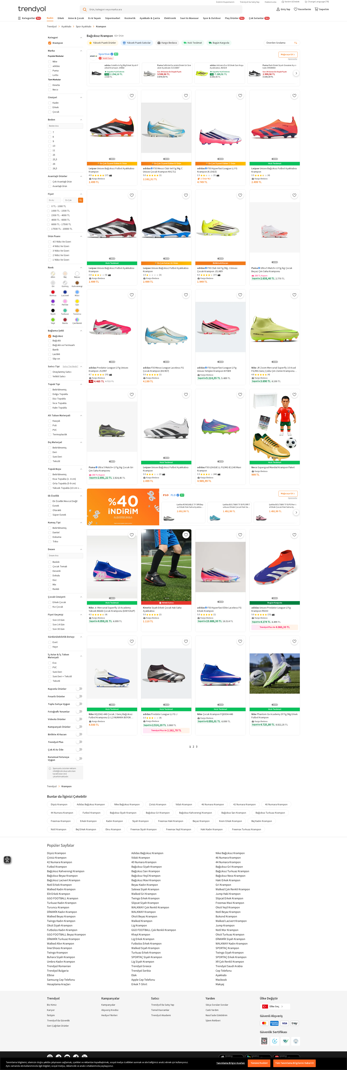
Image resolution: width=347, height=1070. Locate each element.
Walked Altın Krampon (60, 943)
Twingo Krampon (57, 952)
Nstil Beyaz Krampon (228, 912)
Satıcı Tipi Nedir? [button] (70, 366)
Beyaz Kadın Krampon (144, 884)
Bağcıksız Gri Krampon (158, 812)
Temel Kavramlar (160, 1010)
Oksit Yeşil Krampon (228, 907)
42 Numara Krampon (244, 804)
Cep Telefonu (224, 970)
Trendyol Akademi (161, 1015)
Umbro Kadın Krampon (61, 961)
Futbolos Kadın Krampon (62, 930)
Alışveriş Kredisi (109, 1010)
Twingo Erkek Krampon (145, 898)
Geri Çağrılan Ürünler (58, 1026)
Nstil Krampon (58, 829)
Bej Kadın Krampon (261, 821)
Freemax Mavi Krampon (230, 903)
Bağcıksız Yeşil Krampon (145, 875)
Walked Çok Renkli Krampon (233, 889)
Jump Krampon (225, 925)
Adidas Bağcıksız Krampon (91, 804)
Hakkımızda (270, 2)
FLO (173, 495)
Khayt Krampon (140, 934)
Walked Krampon (141, 921)
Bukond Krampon (226, 916)
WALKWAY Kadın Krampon (232, 943)
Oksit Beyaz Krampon (144, 916)
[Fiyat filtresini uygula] (80, 200)
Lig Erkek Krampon (142, 939)
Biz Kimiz (52, 1005)
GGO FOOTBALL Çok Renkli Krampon (153, 930)
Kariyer (51, 1010)
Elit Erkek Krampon (58, 893)
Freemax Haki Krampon (170, 821)
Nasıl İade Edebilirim (216, 1015)
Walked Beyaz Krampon (61, 916)
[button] (296, 73)
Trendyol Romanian (59, 966)
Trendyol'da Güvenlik (58, 1020)
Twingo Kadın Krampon (61, 921)
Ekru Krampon (113, 829)
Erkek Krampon (88, 821)
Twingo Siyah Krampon (230, 952)
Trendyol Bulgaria (57, 970)
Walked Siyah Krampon (145, 948)
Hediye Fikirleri (109, 1015)
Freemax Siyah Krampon (143, 829)
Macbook (221, 979)
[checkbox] (53, 275)
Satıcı (155, 998)
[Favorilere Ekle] (131, 95)
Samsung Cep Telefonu (61, 979)
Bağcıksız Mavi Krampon (146, 880)
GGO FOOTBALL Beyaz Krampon (66, 934)
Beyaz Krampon (201, 821)
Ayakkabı (66, 26)
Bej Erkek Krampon (86, 829)
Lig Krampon (139, 925)
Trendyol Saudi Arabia (229, 966)
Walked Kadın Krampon (61, 889)
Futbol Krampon (91, 812)
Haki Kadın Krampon (212, 829)
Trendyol (52, 26)
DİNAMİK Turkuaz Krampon (63, 939)
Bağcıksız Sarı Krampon (233, 812)
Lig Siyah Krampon (142, 961)
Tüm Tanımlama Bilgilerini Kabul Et (294, 1063)
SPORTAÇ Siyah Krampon (146, 957)
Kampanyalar (108, 1005)
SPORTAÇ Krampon (227, 948)
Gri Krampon (223, 884)
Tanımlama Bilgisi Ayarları (230, 1063)
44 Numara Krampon (62, 812)
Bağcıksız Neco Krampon (230, 875)
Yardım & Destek (292, 2)
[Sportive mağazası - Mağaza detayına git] (93, 56)
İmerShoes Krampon (59, 948)
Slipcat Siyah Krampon (145, 903)
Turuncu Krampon (58, 907)
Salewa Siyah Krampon (145, 889)
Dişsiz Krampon (59, 804)
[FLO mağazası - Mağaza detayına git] (165, 495)
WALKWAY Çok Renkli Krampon (150, 907)
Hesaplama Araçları (58, 984)
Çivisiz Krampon (157, 804)
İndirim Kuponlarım (225, 2)
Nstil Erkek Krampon (59, 884)
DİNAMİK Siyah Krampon (230, 939)
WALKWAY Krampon (143, 912)
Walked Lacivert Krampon (231, 921)
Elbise (50, 975)
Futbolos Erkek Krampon (146, 943)
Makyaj (220, 984)
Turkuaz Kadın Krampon (61, 903)
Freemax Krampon (61, 821)
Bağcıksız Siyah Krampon (123, 812)
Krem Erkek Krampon (230, 821)
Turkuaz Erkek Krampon (146, 952)
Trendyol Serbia (141, 970)
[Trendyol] (32, 9)
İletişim (51, 1015)
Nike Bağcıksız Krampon (127, 804)
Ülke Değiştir (269, 998)
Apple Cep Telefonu (143, 979)
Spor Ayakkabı (83, 26)
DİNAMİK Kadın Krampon (62, 912)
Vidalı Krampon (184, 804)
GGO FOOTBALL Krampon (62, 898)
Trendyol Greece (141, 966)
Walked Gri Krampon (144, 893)
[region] (173, 1063)
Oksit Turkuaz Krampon (230, 934)
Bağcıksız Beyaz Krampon (62, 875)
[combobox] (282, 43)
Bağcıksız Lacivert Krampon (63, 880)
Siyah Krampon (140, 821)
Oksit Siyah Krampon (59, 925)
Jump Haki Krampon (228, 893)
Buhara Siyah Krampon (61, 957)
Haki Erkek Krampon (228, 880)
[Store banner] (123, 507)
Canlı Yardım (212, 1010)
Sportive (104, 54)
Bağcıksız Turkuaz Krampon (270, 812)
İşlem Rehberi (213, 1020)
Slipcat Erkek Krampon (229, 898)
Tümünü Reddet (259, 1063)
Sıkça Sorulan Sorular (217, 1005)
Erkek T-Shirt (139, 984)
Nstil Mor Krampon (227, 930)
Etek (134, 975)
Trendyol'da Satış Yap (249, 2)
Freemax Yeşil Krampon (178, 829)
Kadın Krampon (114, 821)
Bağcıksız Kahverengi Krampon (195, 812)
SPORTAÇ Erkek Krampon (231, 957)
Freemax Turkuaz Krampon (246, 829)
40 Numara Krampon (276, 804)
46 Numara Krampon (213, 804)
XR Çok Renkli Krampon (230, 961)
